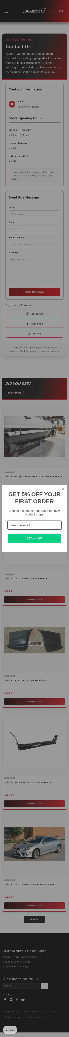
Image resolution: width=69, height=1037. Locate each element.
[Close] (63, 489)
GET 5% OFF (34, 538)
